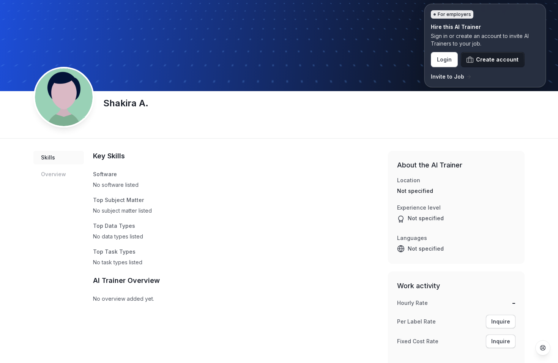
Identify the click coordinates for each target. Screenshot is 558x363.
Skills (48, 157)
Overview (53, 174)
